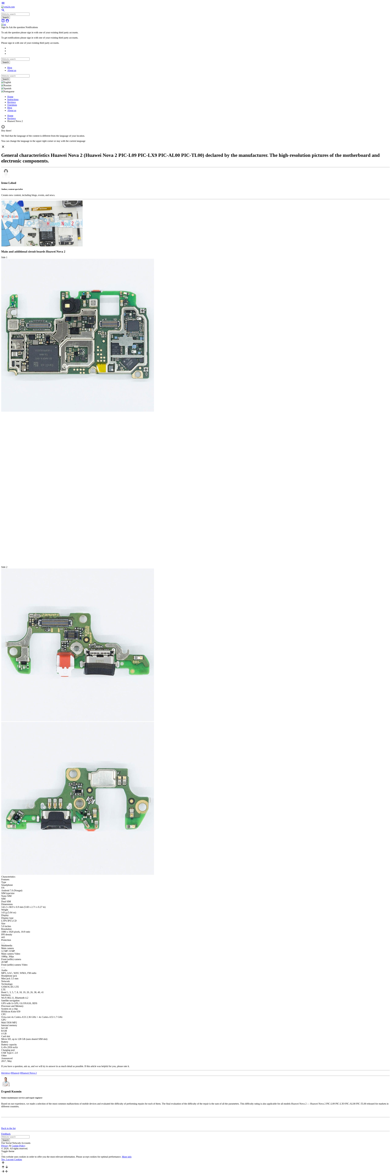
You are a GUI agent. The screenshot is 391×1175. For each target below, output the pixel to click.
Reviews (11, 102)
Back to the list (8, 1128)
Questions (12, 105)
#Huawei (15, 1073)
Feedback (6, 1134)
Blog (9, 67)
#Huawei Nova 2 (28, 1073)
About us (11, 70)
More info (127, 1156)
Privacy (5, 1145)
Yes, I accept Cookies (11, 1159)
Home (10, 96)
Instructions (12, 99)
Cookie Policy (18, 1145)
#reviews (5, 1073)
